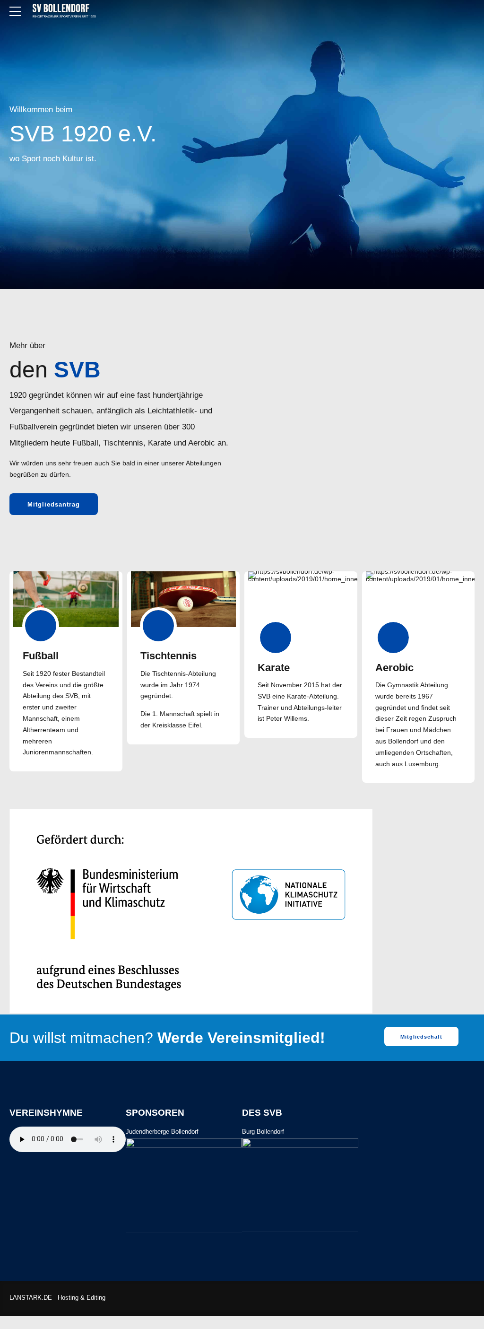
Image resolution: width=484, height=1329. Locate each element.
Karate (274, 667)
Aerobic (394, 667)
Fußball (41, 656)
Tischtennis (168, 656)
